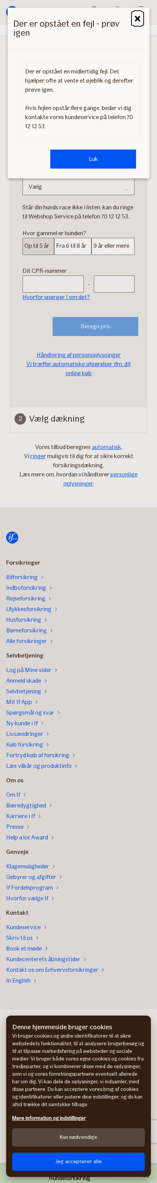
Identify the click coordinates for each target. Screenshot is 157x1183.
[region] (78, 1096)
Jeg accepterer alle (78, 1161)
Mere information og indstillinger (49, 1118)
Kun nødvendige (79, 1137)
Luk (93, 158)
